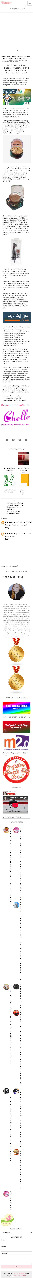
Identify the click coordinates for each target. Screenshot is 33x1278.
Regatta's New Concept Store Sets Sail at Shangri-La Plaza (20, 1117)
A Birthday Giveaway (10, 1200)
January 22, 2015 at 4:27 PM (21, 533)
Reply (7, 528)
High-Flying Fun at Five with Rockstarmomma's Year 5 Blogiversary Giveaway (20, 863)
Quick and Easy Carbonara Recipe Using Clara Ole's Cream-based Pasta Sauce (10, 1024)
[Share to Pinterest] (26, 440)
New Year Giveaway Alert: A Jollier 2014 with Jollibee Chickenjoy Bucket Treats (10, 865)
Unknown (8, 522)
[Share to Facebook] (13, 440)
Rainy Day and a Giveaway (20, 996)
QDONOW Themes (20, 1276)
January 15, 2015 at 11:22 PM (22, 522)
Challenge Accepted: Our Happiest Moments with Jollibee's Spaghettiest (20, 1048)
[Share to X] (7, 440)
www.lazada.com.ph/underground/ (14, 400)
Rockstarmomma (20, 1273)
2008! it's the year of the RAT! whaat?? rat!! (20, 1169)
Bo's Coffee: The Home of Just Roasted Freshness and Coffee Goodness (10, 1124)
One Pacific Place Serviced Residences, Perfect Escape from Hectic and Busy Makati (20, 942)
